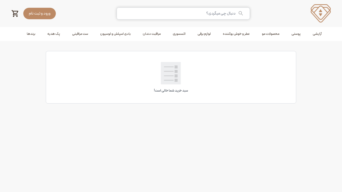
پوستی (296, 33)
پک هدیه (53, 33)
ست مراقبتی (80, 33)
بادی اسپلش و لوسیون (115, 33)
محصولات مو (270, 33)
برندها (31, 33)
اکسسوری (179, 33)
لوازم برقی (204, 33)
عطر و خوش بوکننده (236, 33)
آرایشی (317, 33)
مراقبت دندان (152, 33)
